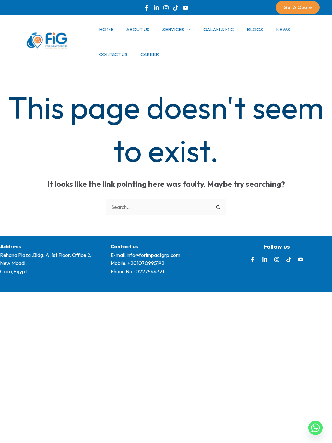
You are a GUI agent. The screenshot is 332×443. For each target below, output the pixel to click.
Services (173, 29)
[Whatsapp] (315, 428)
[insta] (166, 8)
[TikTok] (176, 8)
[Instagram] (276, 259)
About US (137, 29)
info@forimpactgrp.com (153, 255)
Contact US (113, 54)
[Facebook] (146, 8)
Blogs (255, 29)
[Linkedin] (156, 8)
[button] (298, 7)
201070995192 (147, 263)
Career (149, 54)
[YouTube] (185, 8)
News (283, 29)
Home (106, 29)
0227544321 (150, 271)
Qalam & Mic (218, 29)
